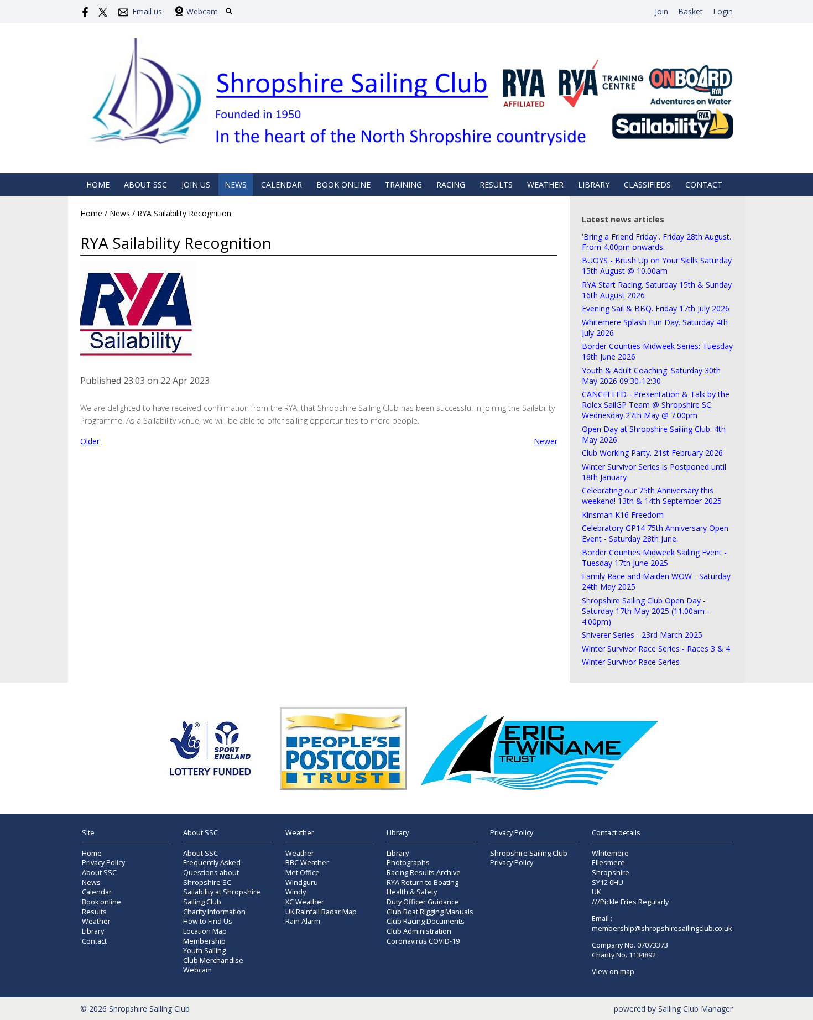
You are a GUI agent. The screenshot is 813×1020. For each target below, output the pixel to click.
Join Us (195, 184)
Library (593, 184)
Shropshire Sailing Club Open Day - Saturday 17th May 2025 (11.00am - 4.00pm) (646, 611)
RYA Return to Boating (422, 882)
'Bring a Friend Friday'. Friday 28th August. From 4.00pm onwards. (656, 241)
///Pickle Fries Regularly (630, 902)
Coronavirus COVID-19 (423, 941)
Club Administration (419, 931)
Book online (343, 184)
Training (403, 184)
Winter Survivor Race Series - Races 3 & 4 (656, 648)
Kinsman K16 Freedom (623, 514)
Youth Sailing (204, 950)
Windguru (301, 882)
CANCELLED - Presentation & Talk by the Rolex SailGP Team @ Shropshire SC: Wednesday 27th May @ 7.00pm (655, 404)
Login (723, 11)
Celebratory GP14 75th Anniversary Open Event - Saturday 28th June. (655, 533)
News (236, 184)
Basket (690, 11)
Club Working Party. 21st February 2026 (652, 452)
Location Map (205, 931)
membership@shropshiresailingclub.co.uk (662, 928)
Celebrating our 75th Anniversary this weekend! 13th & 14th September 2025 (652, 495)
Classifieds (647, 184)
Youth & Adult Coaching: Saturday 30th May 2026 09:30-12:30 (651, 375)
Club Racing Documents (426, 921)
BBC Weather (307, 862)
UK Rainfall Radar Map (321, 912)
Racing (450, 184)
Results (496, 184)
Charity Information (214, 912)
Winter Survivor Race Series (631, 662)
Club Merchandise (213, 960)
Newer (545, 441)
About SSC (145, 184)
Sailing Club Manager (695, 1008)
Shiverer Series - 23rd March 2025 (642, 634)
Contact (703, 184)
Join (661, 11)
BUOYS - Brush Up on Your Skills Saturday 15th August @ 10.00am (657, 265)
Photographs (408, 862)
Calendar (281, 184)
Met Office (302, 872)
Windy (295, 892)
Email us (147, 11)
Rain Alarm (302, 921)
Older (90, 441)
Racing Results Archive (424, 872)
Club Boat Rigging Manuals (430, 912)
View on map (613, 971)
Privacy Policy (103, 862)
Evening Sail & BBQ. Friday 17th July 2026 (655, 308)
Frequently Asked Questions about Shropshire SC (212, 872)
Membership (204, 941)
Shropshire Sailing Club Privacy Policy (528, 858)
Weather (545, 184)
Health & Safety (412, 892)
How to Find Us (207, 921)
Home (98, 184)
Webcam (202, 11)
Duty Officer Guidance (423, 902)
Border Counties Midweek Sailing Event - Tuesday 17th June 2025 (654, 557)
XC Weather (304, 902)
